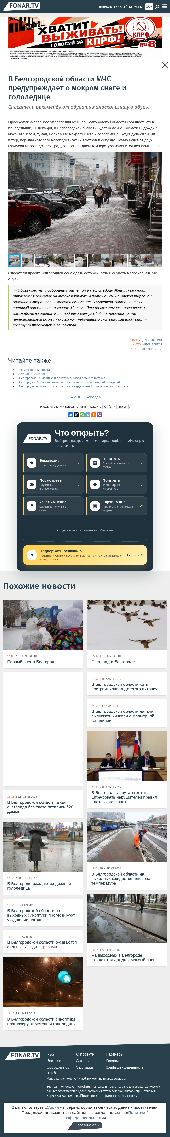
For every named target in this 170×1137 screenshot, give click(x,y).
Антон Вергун (152, 344)
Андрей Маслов (150, 340)
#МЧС (76, 397)
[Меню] (164, 6)
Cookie (53, 1107)
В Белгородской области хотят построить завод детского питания (61, 378)
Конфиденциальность (124, 1067)
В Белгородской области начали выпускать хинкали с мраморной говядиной (68, 382)
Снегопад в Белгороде (32, 374)
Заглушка (84, 1067)
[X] (76, 414)
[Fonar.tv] (21, 6)
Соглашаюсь (86, 1125)
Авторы (82, 1060)
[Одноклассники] (93, 414)
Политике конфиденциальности (107, 1095)
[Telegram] (87, 414)
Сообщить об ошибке (58, 1070)
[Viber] (99, 414)
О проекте (85, 1054)
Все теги (54, 1060)
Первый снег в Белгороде (34, 370)
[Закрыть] (165, 65)
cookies (84, 1086)
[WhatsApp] (82, 414)
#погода (94, 397)
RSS (50, 1054)
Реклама (113, 1060)
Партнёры (114, 1054)
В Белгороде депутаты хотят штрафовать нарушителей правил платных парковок (72, 386)
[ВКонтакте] (70, 414)
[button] (158, 156)
